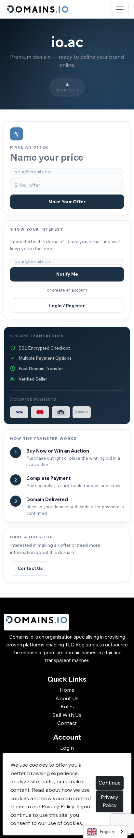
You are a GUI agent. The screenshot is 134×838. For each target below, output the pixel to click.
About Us (67, 698)
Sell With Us (67, 715)
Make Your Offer (67, 202)
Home (67, 689)
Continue (110, 782)
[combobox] (105, 831)
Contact (67, 723)
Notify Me (67, 274)
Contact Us (30, 568)
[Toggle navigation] (120, 9)
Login (67, 747)
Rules (67, 706)
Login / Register (67, 306)
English (107, 831)
